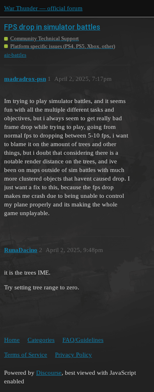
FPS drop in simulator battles (52, 27)
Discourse (49, 372)
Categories (41, 340)
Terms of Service (25, 354)
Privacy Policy (73, 354)
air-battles (15, 55)
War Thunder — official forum (43, 8)
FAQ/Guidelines (82, 340)
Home (12, 340)
